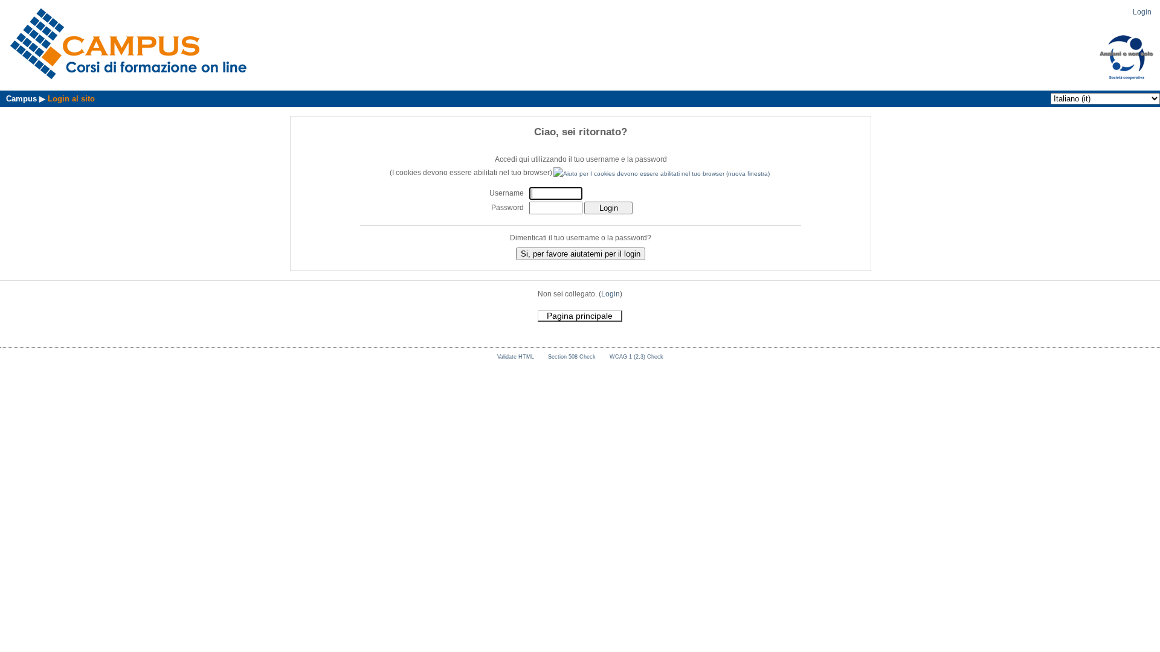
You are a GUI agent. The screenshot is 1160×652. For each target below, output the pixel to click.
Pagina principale (580, 316)
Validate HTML (515, 357)
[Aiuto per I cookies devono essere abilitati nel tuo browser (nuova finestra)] (662, 173)
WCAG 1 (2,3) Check (636, 357)
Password (507, 207)
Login (1142, 12)
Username (506, 193)
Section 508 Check (572, 357)
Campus (21, 98)
